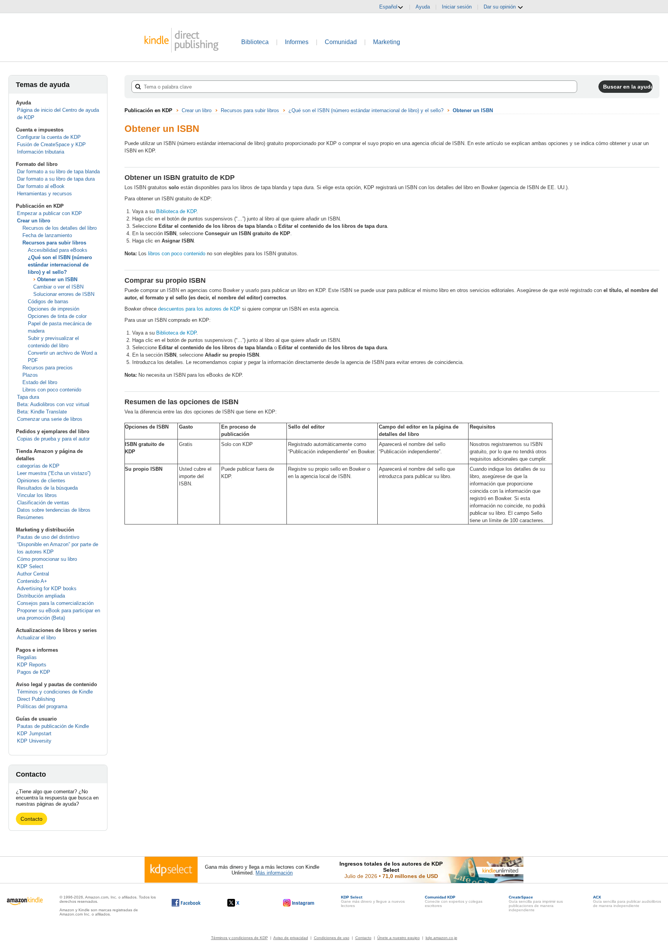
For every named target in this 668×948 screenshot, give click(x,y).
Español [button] (388, 7)
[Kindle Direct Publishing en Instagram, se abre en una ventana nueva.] (299, 903)
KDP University (34, 741)
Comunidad (341, 42)
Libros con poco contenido (51, 390)
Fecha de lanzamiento (47, 235)
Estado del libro (39, 382)
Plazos (30, 375)
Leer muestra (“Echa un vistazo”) (53, 473)
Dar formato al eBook (41, 186)
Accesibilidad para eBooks (57, 250)
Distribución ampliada (41, 596)
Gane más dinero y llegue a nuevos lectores (373, 901)
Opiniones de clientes (41, 480)
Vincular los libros (37, 495)
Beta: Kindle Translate (42, 412)
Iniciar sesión (457, 7)
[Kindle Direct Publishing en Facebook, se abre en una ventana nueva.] (186, 903)
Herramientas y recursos (44, 193)
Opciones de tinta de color (57, 316)
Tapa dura (28, 397)
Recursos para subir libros (54, 243)
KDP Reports (31, 665)
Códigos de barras (48, 301)
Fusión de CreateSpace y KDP (51, 144)
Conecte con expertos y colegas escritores (453, 901)
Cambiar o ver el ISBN (58, 287)
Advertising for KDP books (47, 588)
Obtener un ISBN (57, 279)
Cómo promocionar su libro (47, 559)
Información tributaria (40, 152)
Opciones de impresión (53, 309)
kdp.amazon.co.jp (441, 938)
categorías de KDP (38, 466)
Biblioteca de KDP (176, 211)
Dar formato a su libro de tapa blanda (58, 171)
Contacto (31, 819)
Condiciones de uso (331, 938)
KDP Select (30, 566)
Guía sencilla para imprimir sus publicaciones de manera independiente (536, 903)
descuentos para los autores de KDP (199, 309)
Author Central (33, 574)
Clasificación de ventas (43, 503)
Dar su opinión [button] (500, 7)
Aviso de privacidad (290, 938)
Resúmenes (30, 517)
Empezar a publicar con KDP (49, 213)
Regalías (27, 657)
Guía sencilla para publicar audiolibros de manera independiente (627, 901)
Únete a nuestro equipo (398, 938)
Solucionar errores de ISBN (63, 294)
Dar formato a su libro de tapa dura (56, 179)
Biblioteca (255, 42)
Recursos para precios (47, 368)
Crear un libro (33, 221)
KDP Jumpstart (34, 733)
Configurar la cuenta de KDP (49, 137)
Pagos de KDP (33, 672)
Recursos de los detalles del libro (59, 228)
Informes (296, 42)
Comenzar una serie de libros (49, 419)
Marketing (386, 42)
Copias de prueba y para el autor (53, 439)
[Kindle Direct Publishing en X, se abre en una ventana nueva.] (241, 903)
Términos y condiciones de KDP (239, 938)
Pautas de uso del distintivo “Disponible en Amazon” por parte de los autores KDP (57, 544)
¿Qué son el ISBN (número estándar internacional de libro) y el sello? (60, 265)
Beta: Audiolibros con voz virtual (53, 404)
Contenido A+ (32, 581)
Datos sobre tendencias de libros (53, 510)
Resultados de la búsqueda (47, 488)
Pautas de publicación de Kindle (53, 726)
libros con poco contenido (176, 253)
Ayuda (423, 7)
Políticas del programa (42, 706)
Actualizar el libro (36, 638)
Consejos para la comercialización (55, 603)
